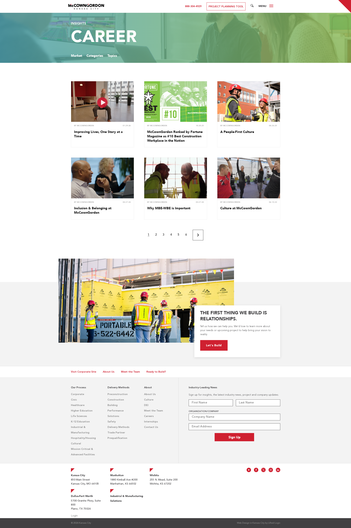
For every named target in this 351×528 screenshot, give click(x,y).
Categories (94, 56)
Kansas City (78, 475)
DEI (146, 405)
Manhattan (117, 475)
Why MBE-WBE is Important (168, 208)
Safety (111, 421)
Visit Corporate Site (83, 372)
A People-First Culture (237, 132)
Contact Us (151, 427)
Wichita (154, 475)
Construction (115, 400)
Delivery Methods (118, 427)
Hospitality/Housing (83, 438)
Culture (148, 400)
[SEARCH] (252, 6)
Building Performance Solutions (115, 411)
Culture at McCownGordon (241, 208)
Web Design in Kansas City (251, 523)
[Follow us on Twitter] (263, 470)
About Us (108, 372)
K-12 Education (80, 421)
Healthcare (77, 405)
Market (76, 56)
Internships (151, 421)
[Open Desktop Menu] (271, 6)
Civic (74, 400)
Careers (149, 416)
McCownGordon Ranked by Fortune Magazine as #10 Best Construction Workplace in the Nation (175, 136)
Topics (112, 56)
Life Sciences (79, 416)
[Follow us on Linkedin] (278, 470)
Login (74, 515)
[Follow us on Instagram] (271, 470)
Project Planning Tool (226, 6)
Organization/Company (204, 411)
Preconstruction (117, 394)
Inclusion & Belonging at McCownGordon (92, 210)
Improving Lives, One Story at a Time (98, 134)
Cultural (76, 443)
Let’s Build (214, 345)
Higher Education (82, 410)
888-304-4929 (193, 6)
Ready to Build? (156, 372)
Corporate (77, 394)
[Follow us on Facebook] (256, 470)
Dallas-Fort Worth (82, 496)
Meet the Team (130, 372)
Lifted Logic (274, 523)
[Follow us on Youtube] (249, 470)
